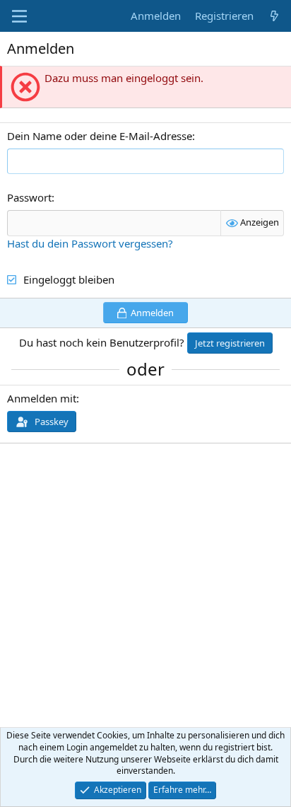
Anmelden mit (41, 398)
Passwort (29, 197)
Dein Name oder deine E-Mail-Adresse (99, 136)
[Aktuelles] (274, 16)
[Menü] (19, 16)
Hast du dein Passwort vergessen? (90, 243)
